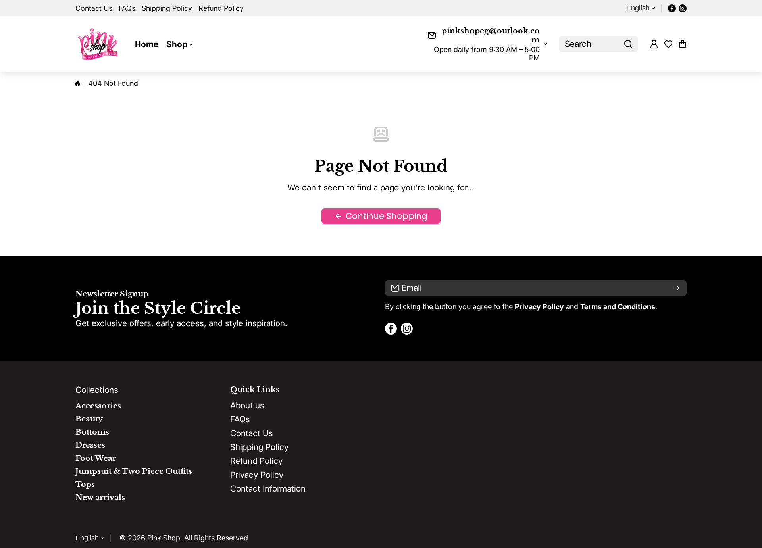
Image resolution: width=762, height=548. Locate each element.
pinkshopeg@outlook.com (491, 35)
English (638, 8)
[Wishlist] (668, 44)
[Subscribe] (677, 288)
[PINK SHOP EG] (99, 44)
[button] (683, 44)
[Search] (628, 44)
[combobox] (598, 44)
